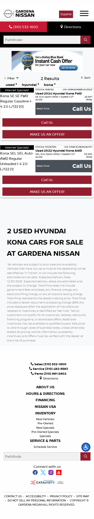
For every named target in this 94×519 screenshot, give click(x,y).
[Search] (85, 40)
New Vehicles (45, 419)
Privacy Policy (61, 496)
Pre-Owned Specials (45, 432)
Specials (45, 436)
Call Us (47, 122)
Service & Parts (45, 441)
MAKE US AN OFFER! (47, 134)
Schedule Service (45, 447)
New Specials (45, 428)
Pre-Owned (45, 423)
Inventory (45, 413)
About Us (45, 387)
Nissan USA (45, 407)
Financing (45, 400)
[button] (86, 447)
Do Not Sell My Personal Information (37, 500)
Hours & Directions (45, 394)
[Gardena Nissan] (19, 13)
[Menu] (84, 14)
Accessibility (36, 496)
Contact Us (13, 496)
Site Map (82, 496)
